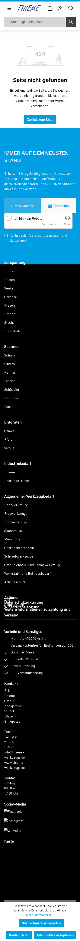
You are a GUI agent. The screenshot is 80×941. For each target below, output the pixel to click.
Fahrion (10, 381)
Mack (8, 406)
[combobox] (35, 22)
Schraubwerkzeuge (18, 556)
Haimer (10, 372)
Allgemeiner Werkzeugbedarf (29, 496)
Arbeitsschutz (14, 582)
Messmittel (13, 539)
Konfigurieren (19, 935)
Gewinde (10, 296)
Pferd (8, 439)
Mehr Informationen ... (40, 915)
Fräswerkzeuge (15, 513)
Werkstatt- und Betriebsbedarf (27, 573)
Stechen (10, 322)
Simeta (9, 363)
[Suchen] (71, 22)
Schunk (10, 355)
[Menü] (9, 8)
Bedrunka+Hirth (16, 480)
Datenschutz (38, 235)
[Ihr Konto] (60, 8)
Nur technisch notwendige (41, 923)
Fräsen (9, 305)
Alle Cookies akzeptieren (55, 935)
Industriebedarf (17, 463)
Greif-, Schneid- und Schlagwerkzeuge (32, 564)
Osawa (9, 430)
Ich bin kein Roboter (28, 218)
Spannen (12, 346)
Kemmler (11, 398)
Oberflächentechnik (19, 547)
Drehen (9, 314)
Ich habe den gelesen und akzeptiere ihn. (38, 238)
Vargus (9, 448)
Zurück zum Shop (40, 119)
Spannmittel (13, 530)
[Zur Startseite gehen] (29, 8)
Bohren (9, 271)
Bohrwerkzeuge (16, 505)
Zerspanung (14, 262)
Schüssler (11, 389)
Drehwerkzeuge (16, 522)
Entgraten (13, 421)
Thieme (10, 472)
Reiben (9, 279)
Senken (9, 288)
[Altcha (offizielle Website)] (67, 219)
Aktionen (12, 597)
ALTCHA (65, 224)
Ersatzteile (12, 331)
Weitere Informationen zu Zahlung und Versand (37, 612)
